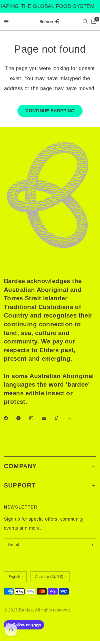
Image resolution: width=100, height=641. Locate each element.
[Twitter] (22, 418)
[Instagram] (35, 418)
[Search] (85, 22)
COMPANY (20, 466)
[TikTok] (60, 418)
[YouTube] (47, 418)
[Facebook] (9, 418)
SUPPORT (20, 485)
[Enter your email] (91, 545)
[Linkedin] (72, 418)
